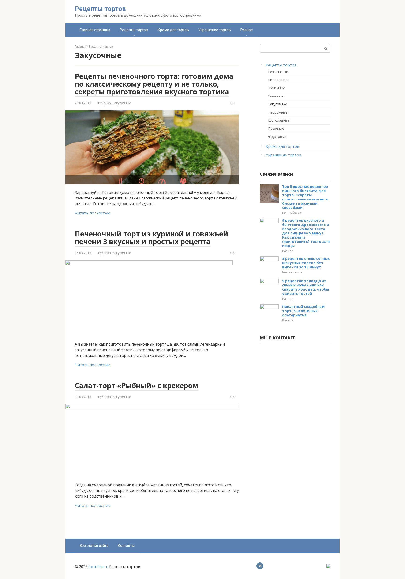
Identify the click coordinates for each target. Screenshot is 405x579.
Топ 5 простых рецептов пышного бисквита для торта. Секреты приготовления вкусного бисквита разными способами (305, 197)
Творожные (277, 112)
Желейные (276, 88)
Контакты (126, 545)
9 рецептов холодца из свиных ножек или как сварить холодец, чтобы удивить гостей (305, 287)
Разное (246, 30)
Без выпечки (278, 72)
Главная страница (94, 30)
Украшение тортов (214, 30)
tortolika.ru (98, 566)
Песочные (276, 128)
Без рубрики (291, 212)
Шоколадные (278, 120)
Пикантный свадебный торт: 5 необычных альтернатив (303, 310)
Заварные (276, 96)
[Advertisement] (295, 423)
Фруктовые (277, 136)
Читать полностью (92, 213)
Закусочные (121, 103)
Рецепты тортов (100, 9)
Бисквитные (278, 79)
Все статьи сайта (93, 545)
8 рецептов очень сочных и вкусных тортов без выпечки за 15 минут (306, 262)
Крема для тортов (173, 30)
